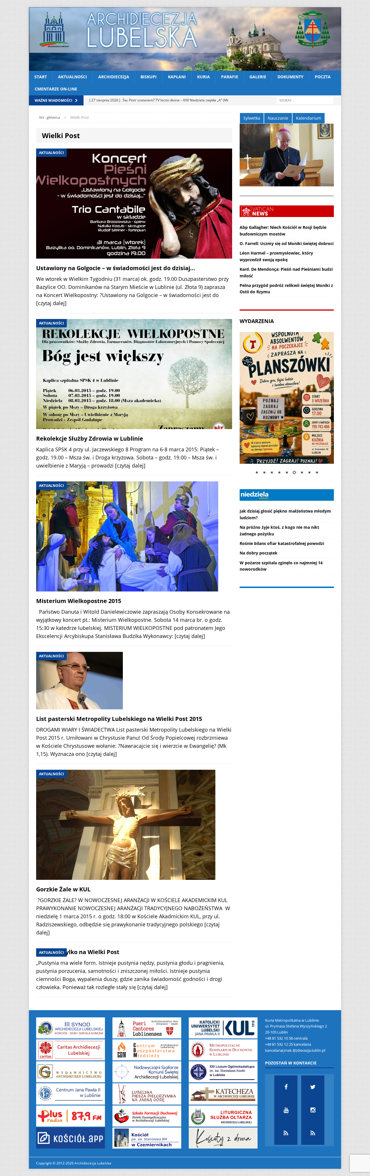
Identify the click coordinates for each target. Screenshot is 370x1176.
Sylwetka (251, 118)
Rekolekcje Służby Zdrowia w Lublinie (89, 438)
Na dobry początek (259, 553)
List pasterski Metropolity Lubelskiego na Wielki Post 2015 (119, 719)
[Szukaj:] (305, 100)
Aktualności (72, 76)
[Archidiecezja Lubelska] (185, 39)
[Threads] (312, 1133)
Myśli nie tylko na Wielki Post (77, 952)
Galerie (257, 76)
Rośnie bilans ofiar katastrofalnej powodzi (282, 543)
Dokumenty (291, 76)
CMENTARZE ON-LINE (56, 89)
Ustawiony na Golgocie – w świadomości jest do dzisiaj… (115, 268)
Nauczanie (278, 118)
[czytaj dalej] (51, 303)
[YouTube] (285, 1110)
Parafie (229, 76)
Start (40, 76)
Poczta (323, 76)
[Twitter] (312, 1087)
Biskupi (148, 76)
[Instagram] (312, 1110)
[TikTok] (285, 1133)
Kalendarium (308, 118)
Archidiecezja (113, 76)
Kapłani (177, 76)
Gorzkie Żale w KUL (63, 889)
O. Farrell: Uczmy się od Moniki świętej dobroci (287, 243)
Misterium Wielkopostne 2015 (78, 601)
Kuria (203, 76)
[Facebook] (285, 1087)
